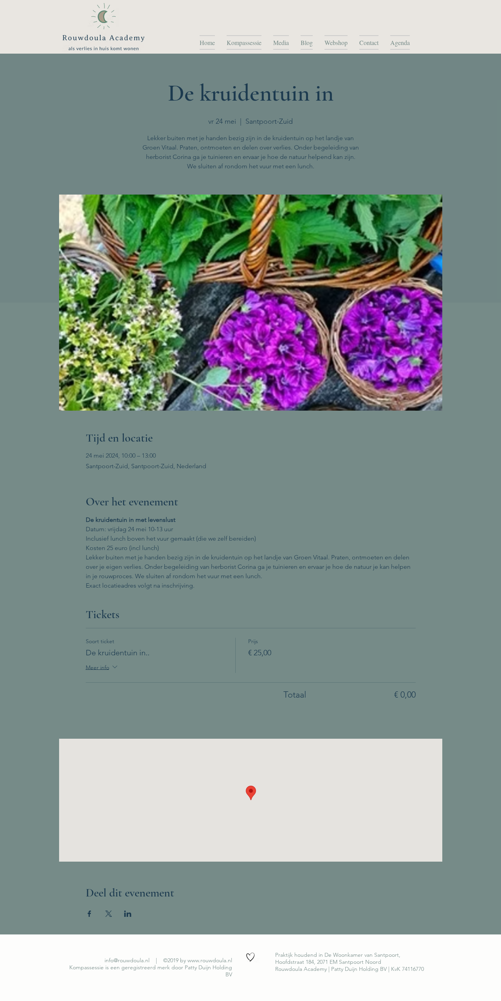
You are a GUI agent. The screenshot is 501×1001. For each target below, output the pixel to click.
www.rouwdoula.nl (209, 960)
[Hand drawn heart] (250, 957)
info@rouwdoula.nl (127, 960)
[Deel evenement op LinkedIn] (128, 914)
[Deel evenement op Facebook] (89, 914)
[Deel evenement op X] (108, 914)
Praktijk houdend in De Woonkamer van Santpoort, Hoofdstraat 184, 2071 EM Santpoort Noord (337, 958)
